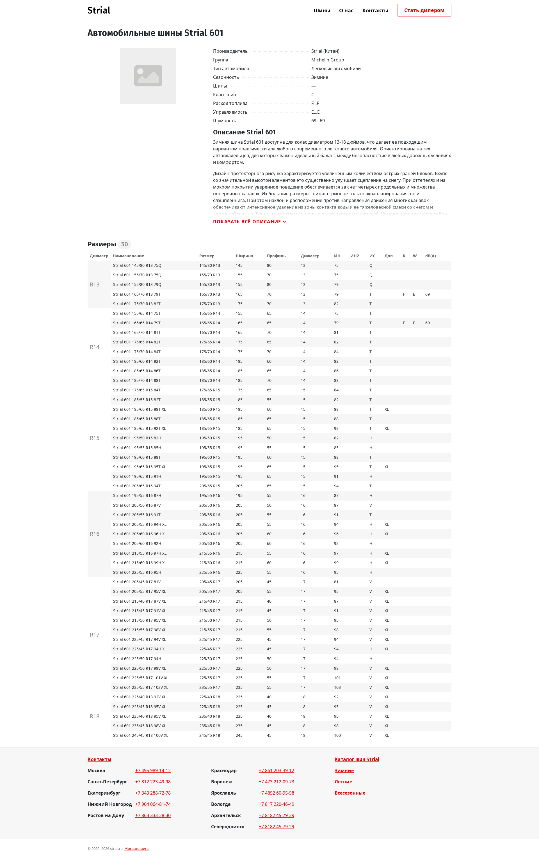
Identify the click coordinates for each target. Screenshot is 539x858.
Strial (99, 10)
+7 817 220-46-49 (276, 804)
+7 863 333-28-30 (153, 815)
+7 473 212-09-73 (276, 782)
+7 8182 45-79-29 (276, 815)
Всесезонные (350, 793)
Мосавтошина (136, 848)
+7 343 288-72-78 (153, 793)
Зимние (344, 770)
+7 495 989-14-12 (153, 770)
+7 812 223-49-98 (153, 782)
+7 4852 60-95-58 (276, 793)
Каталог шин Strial (357, 759)
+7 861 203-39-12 (276, 770)
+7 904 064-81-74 (153, 804)
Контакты (99, 759)
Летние (343, 782)
